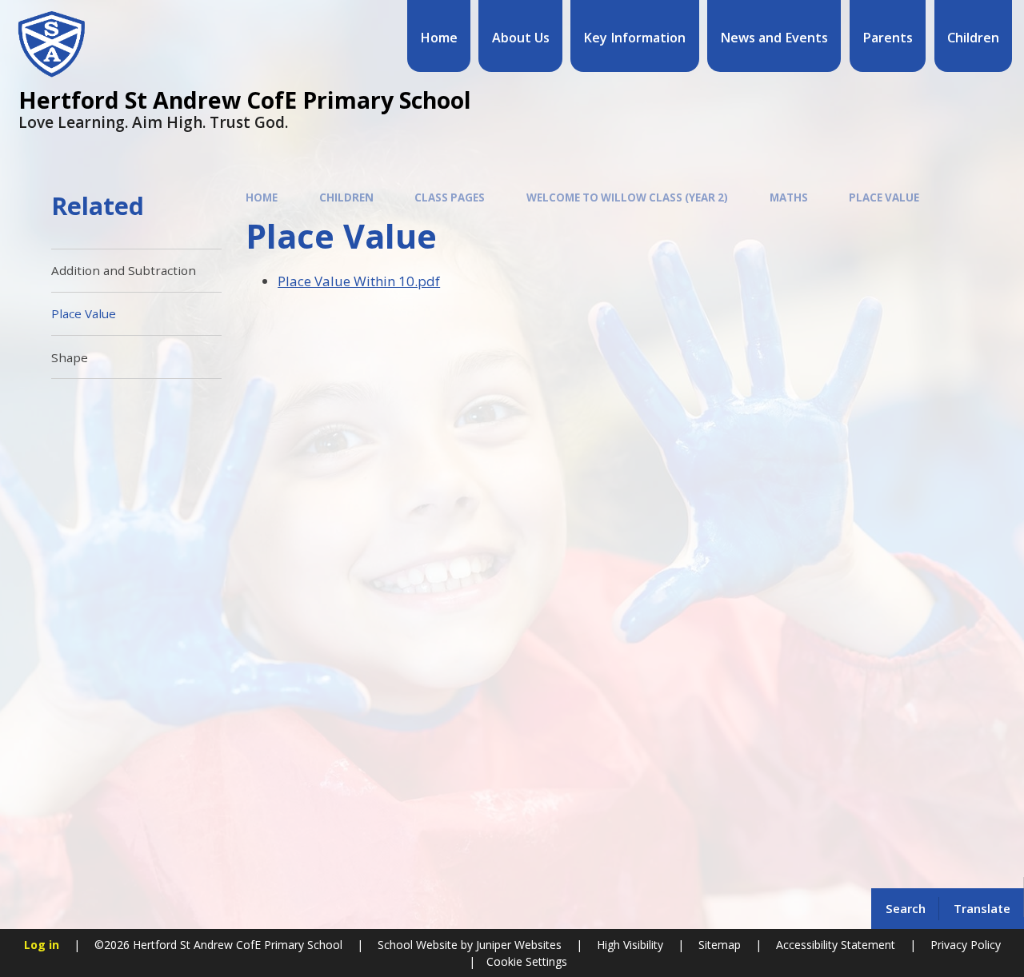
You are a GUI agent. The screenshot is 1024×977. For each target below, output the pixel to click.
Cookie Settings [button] (526, 961)
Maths (789, 197)
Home (262, 197)
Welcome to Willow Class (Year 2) (627, 197)
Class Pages (449, 197)
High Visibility (630, 944)
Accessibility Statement (835, 944)
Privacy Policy (965, 944)
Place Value (884, 197)
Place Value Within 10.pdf (359, 281)
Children (346, 197)
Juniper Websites (517, 944)
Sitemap (719, 944)
